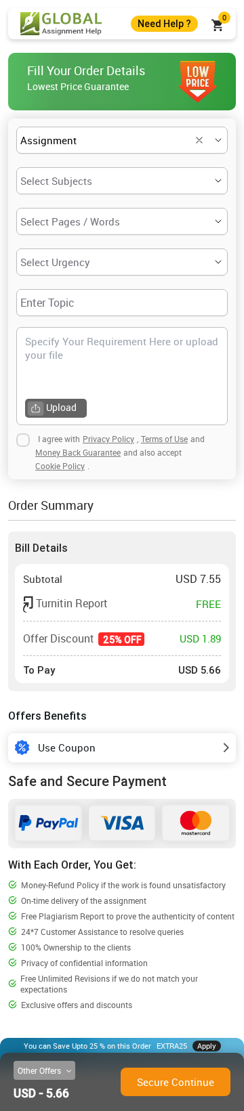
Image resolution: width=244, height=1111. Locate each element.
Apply (206, 1046)
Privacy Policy (108, 438)
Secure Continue (175, 1082)
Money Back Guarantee (78, 452)
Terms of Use (164, 438)
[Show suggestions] (199, 140)
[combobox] (103, 140)
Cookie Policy (60, 465)
